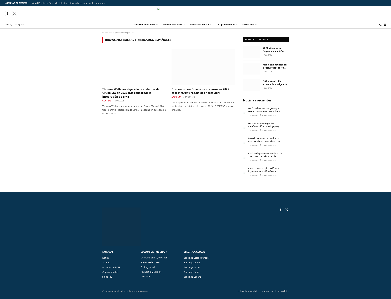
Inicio (104, 32)
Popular (249, 39)
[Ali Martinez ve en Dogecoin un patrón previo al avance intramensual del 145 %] (251, 52)
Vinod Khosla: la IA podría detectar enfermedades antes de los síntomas (68, 3)
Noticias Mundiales (200, 24)
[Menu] (385, 24)
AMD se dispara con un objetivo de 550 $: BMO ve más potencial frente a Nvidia (265, 156)
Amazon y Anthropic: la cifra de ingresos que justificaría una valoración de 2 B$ (263, 171)
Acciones (176, 97)
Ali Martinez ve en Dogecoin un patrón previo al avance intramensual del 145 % (275, 50)
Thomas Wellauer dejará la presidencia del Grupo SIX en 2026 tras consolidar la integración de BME (131, 92)
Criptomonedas (226, 24)
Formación (248, 24)
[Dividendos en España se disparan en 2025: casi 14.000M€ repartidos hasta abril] (203, 67)
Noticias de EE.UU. (172, 24)
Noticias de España (144, 24)
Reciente (263, 39)
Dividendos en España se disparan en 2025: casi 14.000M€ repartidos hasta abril (201, 91)
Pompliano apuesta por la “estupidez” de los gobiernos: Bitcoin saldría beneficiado (275, 66)
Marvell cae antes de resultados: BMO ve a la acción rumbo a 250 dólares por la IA (264, 141)
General (106, 100)
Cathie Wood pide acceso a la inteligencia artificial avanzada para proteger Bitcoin (275, 83)
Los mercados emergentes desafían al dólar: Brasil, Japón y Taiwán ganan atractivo (263, 126)
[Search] (380, 24)
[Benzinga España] (195, 13)
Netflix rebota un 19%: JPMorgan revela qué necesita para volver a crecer (264, 111)
